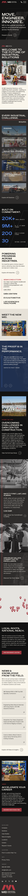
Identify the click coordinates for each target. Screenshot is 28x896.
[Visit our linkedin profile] (2, 881)
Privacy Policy (6, 860)
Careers (4, 842)
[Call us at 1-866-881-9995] (21, 2)
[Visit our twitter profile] (9, 881)
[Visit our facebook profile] (5, 881)
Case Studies (5, 834)
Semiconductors (12, 280)
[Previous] (5, 385)
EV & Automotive (12, 298)
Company (4, 828)
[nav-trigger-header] (24, 2)
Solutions (4, 831)
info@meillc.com (6, 870)
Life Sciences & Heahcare (11, 302)
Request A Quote (6, 845)
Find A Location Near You (9, 852)
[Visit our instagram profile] (12, 881)
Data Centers (10, 294)
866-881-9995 (6, 867)
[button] (10, 608)
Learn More (7, 289)
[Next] (10, 385)
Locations (4, 839)
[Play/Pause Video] (14, 328)
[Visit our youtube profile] (16, 881)
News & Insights (6, 836)
